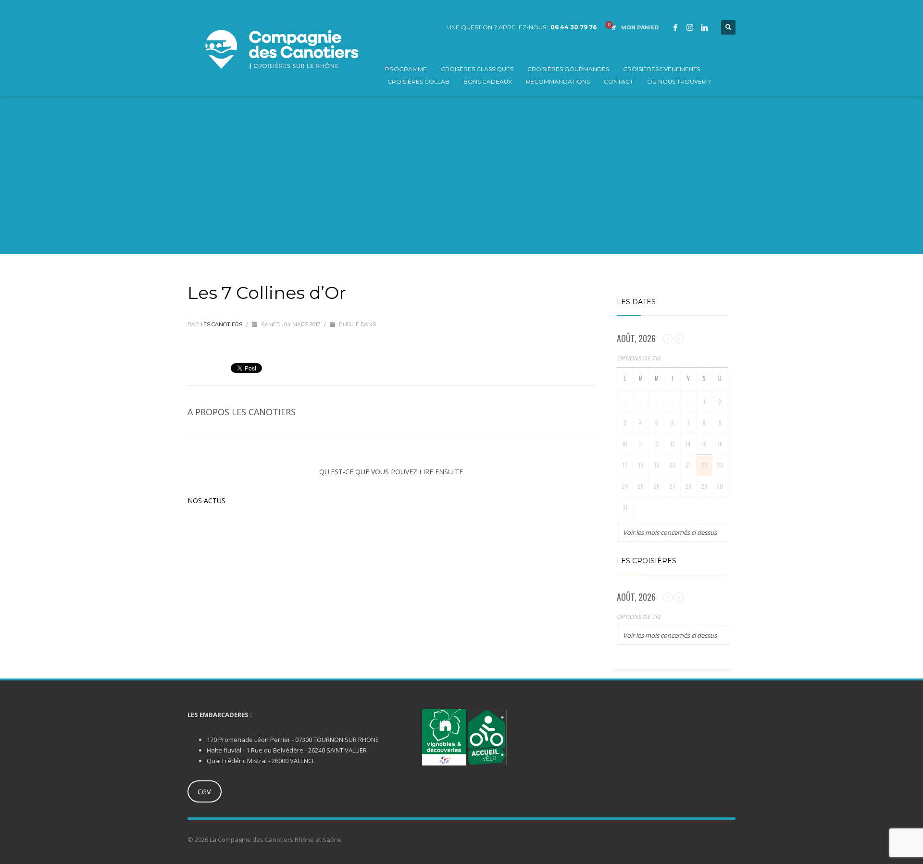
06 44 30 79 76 (573, 27)
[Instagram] (690, 27)
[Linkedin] (704, 27)
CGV (204, 791)
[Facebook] (675, 27)
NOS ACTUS (206, 500)
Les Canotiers (222, 324)
